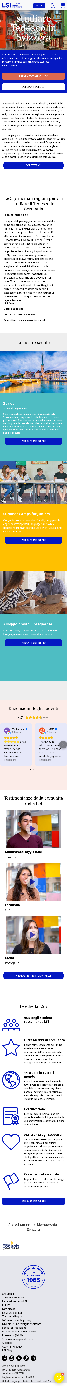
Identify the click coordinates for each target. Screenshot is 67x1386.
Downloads (8, 1309)
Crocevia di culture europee (19, 314)
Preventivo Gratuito (33, 76)
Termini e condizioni (14, 1297)
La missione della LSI (14, 1301)
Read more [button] (10, 759)
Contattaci (33, 165)
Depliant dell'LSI (33, 86)
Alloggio (7, 1343)
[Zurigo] (33, 372)
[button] (4, 744)
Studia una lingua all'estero (18, 1339)
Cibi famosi (10, 303)
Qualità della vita (13, 309)
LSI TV (6, 1305)
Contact (39, 5)
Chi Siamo (8, 1294)
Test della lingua (12, 1316)
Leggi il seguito (11, 432)
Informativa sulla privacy (16, 1320)
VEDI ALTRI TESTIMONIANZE (33, 975)
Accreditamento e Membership (20, 1331)
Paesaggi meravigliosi (16, 215)
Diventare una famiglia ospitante (21, 1324)
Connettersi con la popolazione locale (25, 320)
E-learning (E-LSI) (12, 1335)
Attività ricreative (12, 1346)
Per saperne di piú (33, 441)
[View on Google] (7, 730)
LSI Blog (7, 1350)
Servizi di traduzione (14, 1327)
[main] (33, 609)
